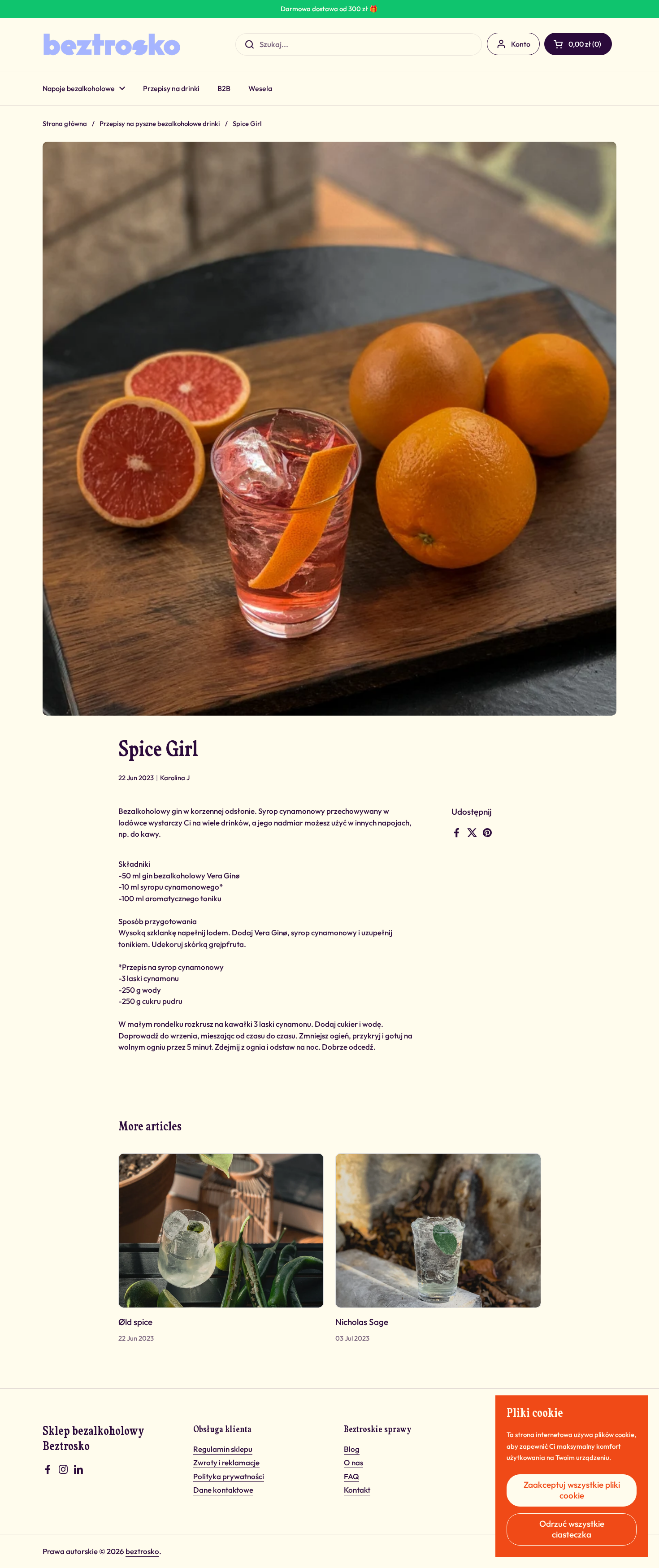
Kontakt (357, 1489)
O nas (353, 1462)
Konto (520, 43)
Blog (352, 1449)
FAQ (351, 1476)
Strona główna (65, 123)
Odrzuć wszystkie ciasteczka (571, 1529)
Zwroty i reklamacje (226, 1462)
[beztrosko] (112, 44)
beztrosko (142, 1551)
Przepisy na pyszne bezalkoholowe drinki (160, 123)
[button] (578, 44)
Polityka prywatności (228, 1476)
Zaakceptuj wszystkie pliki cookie (572, 1490)
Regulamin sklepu (222, 1449)
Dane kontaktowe (223, 1489)
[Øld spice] (221, 1230)
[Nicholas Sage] (438, 1230)
